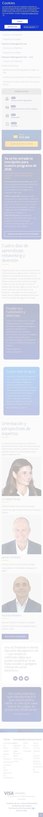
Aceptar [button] (19, 21)
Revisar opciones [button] (29, 27)
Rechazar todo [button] (12, 27)
